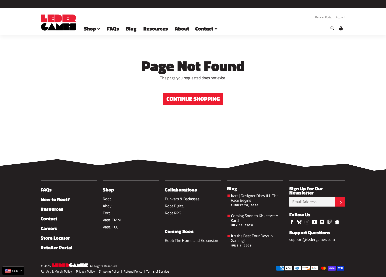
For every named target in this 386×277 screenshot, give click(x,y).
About (182, 29)
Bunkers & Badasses (182, 199)
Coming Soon (179, 231)
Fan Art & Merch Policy (56, 271)
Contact (205, 29)
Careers (49, 228)
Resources (155, 29)
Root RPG (173, 213)
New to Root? (55, 199)
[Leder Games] (70, 265)
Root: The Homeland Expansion (191, 240)
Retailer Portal (323, 17)
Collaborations (181, 189)
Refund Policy (133, 271)
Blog (131, 29)
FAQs (113, 29)
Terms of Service (157, 271)
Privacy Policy (85, 271)
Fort (106, 213)
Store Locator (55, 237)
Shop (90, 29)
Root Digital (175, 206)
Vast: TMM (112, 220)
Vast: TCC (110, 227)
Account (340, 17)
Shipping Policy (109, 271)
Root (107, 199)
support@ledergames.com (312, 239)
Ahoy (107, 206)
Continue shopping (193, 98)
